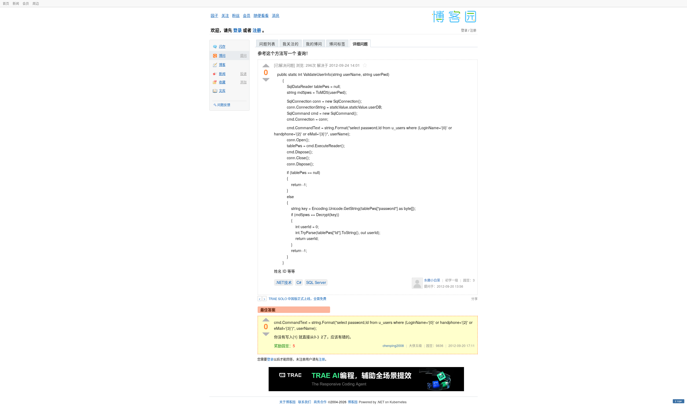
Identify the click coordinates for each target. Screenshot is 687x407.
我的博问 (314, 43)
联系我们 (304, 401)
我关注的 (291, 43)
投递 (243, 73)
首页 (6, 3)
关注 (225, 15)
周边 (35, 3)
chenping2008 (393, 345)
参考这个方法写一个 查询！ (284, 53)
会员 (26, 3)
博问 (222, 55)
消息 (275, 15)
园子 (214, 15)
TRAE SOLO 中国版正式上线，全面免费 (297, 298)
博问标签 (337, 43)
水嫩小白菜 (432, 280)
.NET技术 (284, 282)
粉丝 (236, 15)
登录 (237, 30)
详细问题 (360, 43)
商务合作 (320, 401)
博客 (222, 64)
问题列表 (267, 43)
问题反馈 (223, 104)
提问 (243, 55)
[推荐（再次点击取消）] (266, 65)
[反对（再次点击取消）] (266, 79)
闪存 (222, 46)
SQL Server (316, 282)
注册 (257, 30)
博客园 (352, 401)
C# (299, 282)
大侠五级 (415, 345)
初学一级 (451, 280)
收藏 (222, 82)
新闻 (16, 3)
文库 (222, 90)
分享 (474, 298)
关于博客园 (287, 401)
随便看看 (261, 15)
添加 (243, 82)
